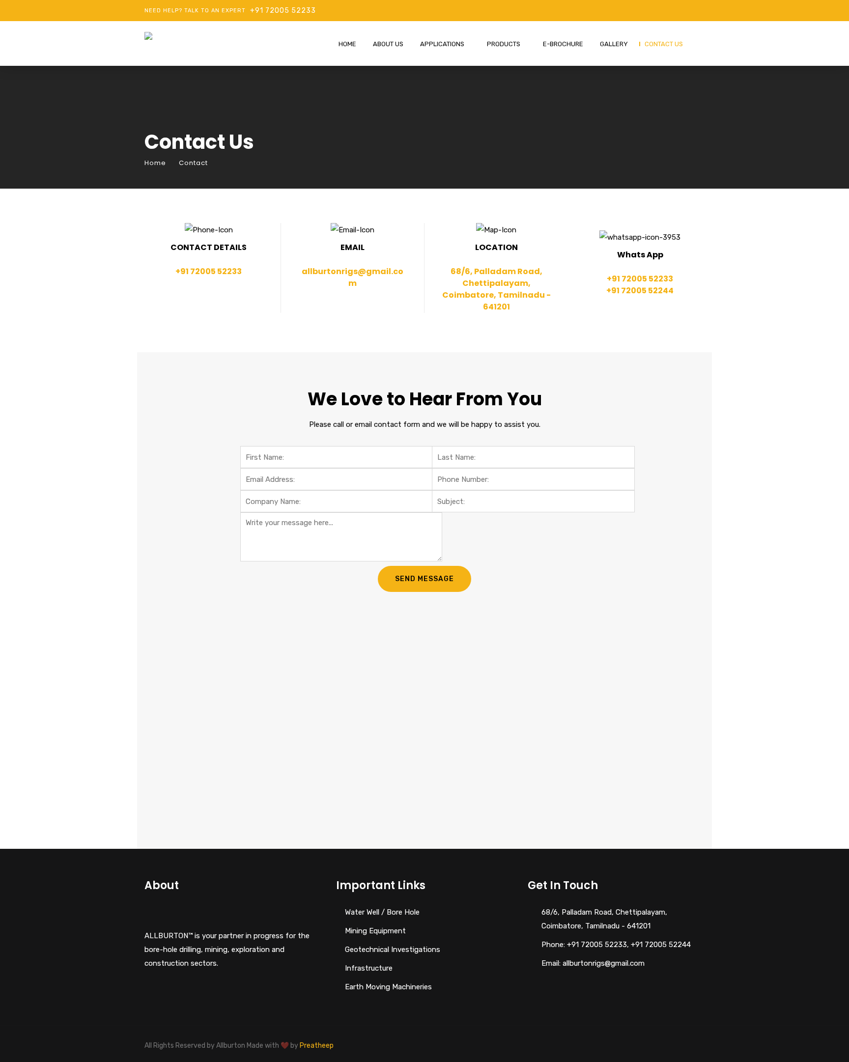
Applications (442, 44)
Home (347, 44)
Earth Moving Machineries (388, 986)
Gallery (614, 44)
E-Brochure (563, 44)
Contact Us (664, 44)
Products (503, 44)
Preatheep (317, 1045)
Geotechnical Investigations (392, 949)
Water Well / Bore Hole (382, 912)
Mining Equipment (375, 930)
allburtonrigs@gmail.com (352, 277)
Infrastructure (369, 968)
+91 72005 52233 (283, 10)
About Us (388, 44)
